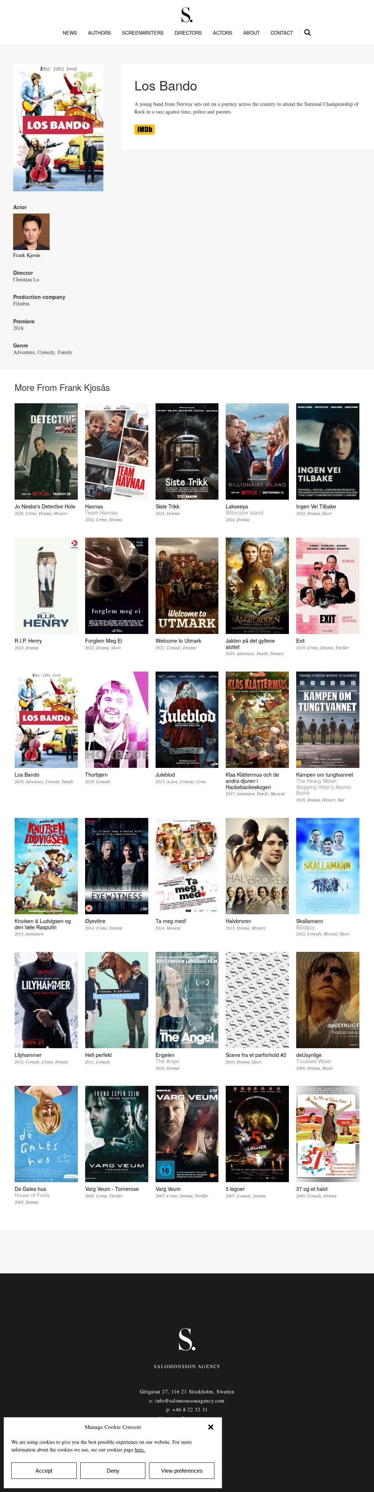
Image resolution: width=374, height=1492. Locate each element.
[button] (210, 1427)
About (251, 33)
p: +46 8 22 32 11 (187, 1409)
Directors (188, 33)
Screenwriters (143, 33)
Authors (99, 33)
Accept (43, 1471)
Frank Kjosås (26, 254)
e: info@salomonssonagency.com (187, 1400)
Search (308, 31)
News (70, 33)
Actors (222, 33)
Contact (282, 33)
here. (140, 1449)
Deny (113, 1471)
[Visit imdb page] (144, 132)
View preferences (182, 1471)
